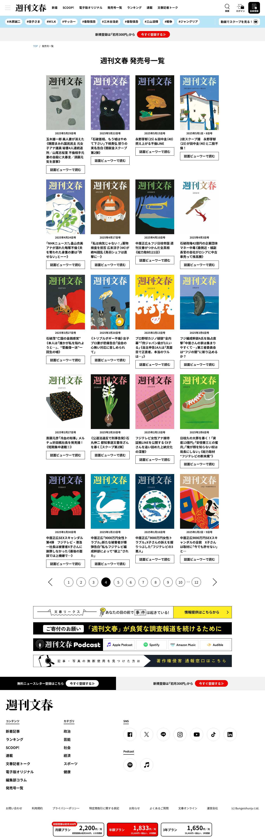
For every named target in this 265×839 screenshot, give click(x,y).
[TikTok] (213, 734)
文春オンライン (187, 808)
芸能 (67, 739)
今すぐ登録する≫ (153, 34)
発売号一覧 (114, 7)
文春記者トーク (168, 7)
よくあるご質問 (159, 808)
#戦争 (168, 21)
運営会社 (212, 808)
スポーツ (71, 763)
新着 (55, 7)
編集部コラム (16, 780)
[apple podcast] (146, 764)
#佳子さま (33, 21)
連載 (149, 7)
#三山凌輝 (151, 21)
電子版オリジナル (90, 7)
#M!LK (51, 21)
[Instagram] (180, 734)
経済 (67, 755)
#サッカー (69, 21)
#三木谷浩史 (110, 21)
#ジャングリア (188, 21)
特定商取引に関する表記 (104, 808)
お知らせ (134, 808)
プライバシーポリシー (66, 808)
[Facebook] (130, 734)
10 (180, 582)
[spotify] (130, 764)
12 (196, 582)
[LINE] (163, 734)
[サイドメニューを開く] (8, 8)
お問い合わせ (14, 808)
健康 (67, 771)
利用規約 (37, 808)
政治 (67, 731)
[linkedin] (230, 734)
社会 (67, 747)
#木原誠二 (13, 21)
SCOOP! (68, 7)
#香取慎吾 (89, 21)
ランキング (134, 7)
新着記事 (13, 731)
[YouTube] (196, 734)
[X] (146, 734)
